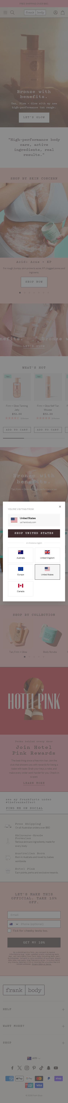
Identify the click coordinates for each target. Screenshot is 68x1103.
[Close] (60, 506)
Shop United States (34, 533)
